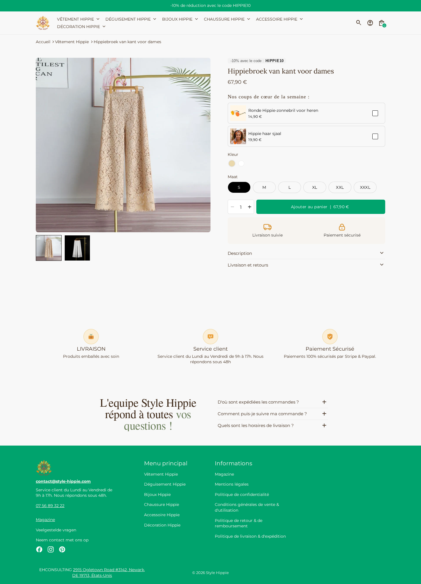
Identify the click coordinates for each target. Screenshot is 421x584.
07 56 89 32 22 (50, 505)
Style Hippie (217, 573)
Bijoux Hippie (157, 494)
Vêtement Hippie (72, 41)
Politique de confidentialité (242, 494)
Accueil (43, 41)
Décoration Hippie (162, 525)
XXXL (365, 187)
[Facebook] (39, 549)
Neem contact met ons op (62, 540)
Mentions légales (232, 484)
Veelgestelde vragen (56, 530)
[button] (49, 248)
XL (314, 187)
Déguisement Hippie (165, 484)
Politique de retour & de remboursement (238, 523)
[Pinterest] (62, 549)
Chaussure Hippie (161, 504)
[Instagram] (50, 549)
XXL (340, 187)
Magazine (45, 519)
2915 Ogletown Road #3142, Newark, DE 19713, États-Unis (108, 572)
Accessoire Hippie (162, 514)
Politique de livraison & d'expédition (250, 536)
